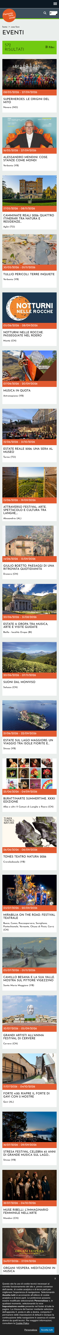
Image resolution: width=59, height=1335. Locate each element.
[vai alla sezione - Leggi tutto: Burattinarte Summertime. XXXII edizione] (29, 785)
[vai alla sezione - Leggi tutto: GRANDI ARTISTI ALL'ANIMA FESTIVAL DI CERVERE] (29, 1022)
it (50, 13)
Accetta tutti (47, 1330)
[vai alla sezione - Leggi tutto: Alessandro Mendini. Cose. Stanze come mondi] (29, 144)
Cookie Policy (22, 1323)
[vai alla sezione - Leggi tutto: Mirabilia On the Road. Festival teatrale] (29, 903)
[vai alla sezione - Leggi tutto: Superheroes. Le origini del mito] (29, 86)
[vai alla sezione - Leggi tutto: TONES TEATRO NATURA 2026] (29, 843)
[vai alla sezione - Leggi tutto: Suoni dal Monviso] (29, 669)
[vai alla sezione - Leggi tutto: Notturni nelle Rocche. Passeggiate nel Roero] (29, 319)
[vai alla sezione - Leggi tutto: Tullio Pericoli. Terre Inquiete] (29, 261)
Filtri (51, 47)
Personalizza (30, 1330)
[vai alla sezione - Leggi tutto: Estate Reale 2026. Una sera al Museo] (29, 435)
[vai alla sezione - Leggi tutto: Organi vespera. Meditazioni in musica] (29, 1254)
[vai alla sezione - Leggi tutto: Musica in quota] (29, 377)
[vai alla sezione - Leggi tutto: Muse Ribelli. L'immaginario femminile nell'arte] (29, 1196)
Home (4, 27)
